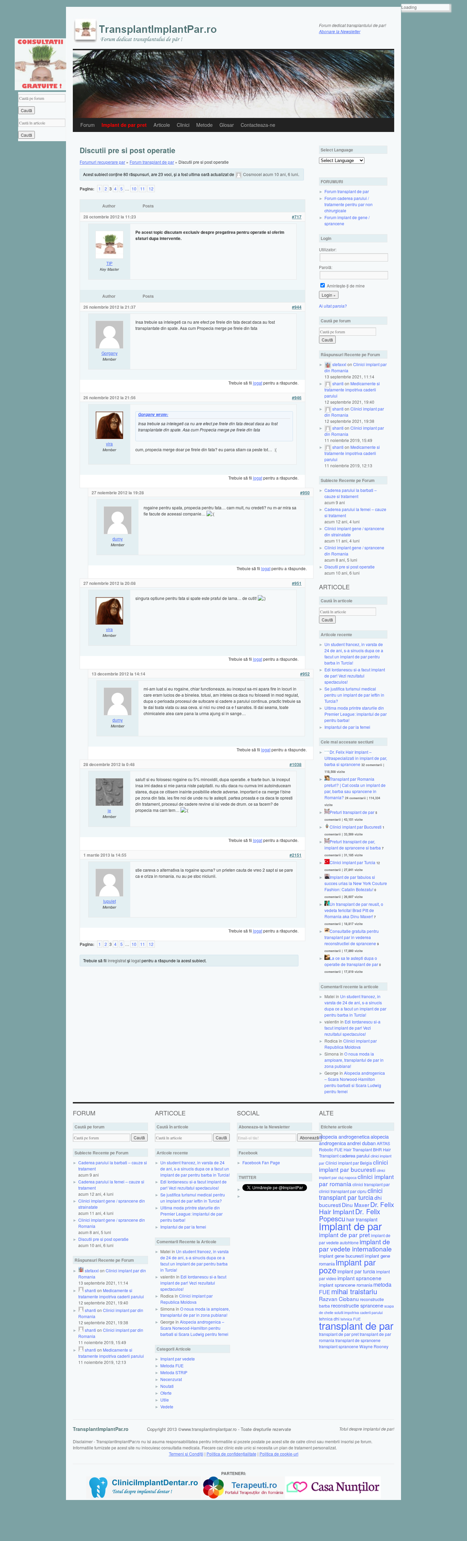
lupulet (109, 901)
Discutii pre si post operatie (349, 567)
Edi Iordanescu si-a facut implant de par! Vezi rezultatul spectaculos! (354, 676)
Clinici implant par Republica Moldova (350, 1044)
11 (142, 188)
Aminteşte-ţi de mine (345, 286)
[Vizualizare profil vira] (109, 437)
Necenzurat (171, 1379)
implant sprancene (359, 1278)
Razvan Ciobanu (339, 1298)
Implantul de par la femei (347, 727)
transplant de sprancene (358, 1340)
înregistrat (117, 960)
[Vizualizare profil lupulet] (109, 895)
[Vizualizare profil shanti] (327, 383)
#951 (297, 583)
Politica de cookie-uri (278, 1454)
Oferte (166, 1393)
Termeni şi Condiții (186, 1454)
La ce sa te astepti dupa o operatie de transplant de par (351, 961)
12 (151, 188)
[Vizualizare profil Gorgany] (109, 347)
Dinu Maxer (355, 1204)
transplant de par (356, 1325)
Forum (87, 124)
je (109, 810)
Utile (164, 1400)
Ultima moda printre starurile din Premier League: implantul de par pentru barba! (355, 714)
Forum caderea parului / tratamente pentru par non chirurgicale (348, 204)
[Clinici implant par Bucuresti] (327, 827)
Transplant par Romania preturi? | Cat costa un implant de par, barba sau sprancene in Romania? (355, 788)
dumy (117, 538)
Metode (204, 124)
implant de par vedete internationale (355, 1245)
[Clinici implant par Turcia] (327, 862)
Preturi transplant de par (352, 812)
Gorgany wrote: (153, 414)
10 (134, 188)
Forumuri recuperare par (102, 162)
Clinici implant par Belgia (348, 1163)
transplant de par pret (339, 1334)
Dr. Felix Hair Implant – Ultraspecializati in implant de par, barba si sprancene (355, 758)
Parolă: (325, 267)
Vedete (166, 1406)
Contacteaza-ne (258, 124)
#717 (297, 217)
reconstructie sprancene (357, 1305)
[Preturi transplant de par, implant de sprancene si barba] (327, 841)
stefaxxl (339, 364)
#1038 (296, 764)
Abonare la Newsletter (339, 31)
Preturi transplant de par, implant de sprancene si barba (352, 844)
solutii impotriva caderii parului (358, 1312)
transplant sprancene (338, 1346)
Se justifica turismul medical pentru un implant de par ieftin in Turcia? (354, 695)
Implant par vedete (177, 1359)
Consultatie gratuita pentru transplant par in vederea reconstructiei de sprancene (351, 937)
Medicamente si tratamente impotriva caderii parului (352, 389)
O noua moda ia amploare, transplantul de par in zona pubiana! (354, 1060)
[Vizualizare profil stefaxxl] (327, 364)
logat (257, 383)
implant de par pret (344, 1234)
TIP (109, 263)
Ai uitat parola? (333, 306)
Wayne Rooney (373, 1346)
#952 (305, 674)
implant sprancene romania (345, 1285)
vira (109, 443)
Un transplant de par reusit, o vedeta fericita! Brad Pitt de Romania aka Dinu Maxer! (353, 910)
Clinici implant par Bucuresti (356, 827)
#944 (297, 307)
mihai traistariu (354, 1291)
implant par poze (347, 1266)
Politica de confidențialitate (231, 1454)
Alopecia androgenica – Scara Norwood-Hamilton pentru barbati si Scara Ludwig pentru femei (354, 1082)
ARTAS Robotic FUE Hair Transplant (354, 1146)
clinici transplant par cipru (342, 1191)
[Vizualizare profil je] (109, 804)
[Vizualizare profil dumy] (118, 532)
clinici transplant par (371, 1184)
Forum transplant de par (152, 162)
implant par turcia (356, 1271)
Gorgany (110, 353)
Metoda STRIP (173, 1372)
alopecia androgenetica (344, 1136)
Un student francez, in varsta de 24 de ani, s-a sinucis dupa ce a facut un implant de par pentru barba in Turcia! (353, 653)
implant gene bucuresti (341, 1255)
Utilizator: (327, 249)
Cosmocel (252, 174)
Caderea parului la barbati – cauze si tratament (350, 493)
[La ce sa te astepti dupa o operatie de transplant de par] (327, 958)
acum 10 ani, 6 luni (280, 174)
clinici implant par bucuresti (353, 1166)
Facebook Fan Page (261, 1162)
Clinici (183, 124)
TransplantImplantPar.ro (101, 1428)
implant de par (350, 1226)
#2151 (296, 855)
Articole (162, 124)
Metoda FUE (172, 1365)
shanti (338, 383)
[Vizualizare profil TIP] (109, 257)
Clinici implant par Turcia (352, 862)
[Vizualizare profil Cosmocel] (238, 174)
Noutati (167, 1386)
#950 (305, 493)
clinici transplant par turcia (351, 1194)
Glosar (226, 124)
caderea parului (354, 1155)
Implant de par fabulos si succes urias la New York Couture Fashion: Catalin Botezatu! (355, 883)
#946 (297, 397)
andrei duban (361, 1143)
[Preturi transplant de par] (327, 812)
